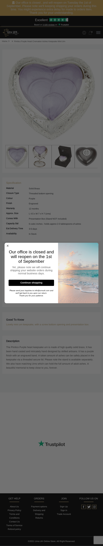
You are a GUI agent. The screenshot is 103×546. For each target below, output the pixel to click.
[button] (8, 246)
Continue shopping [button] (31, 282)
